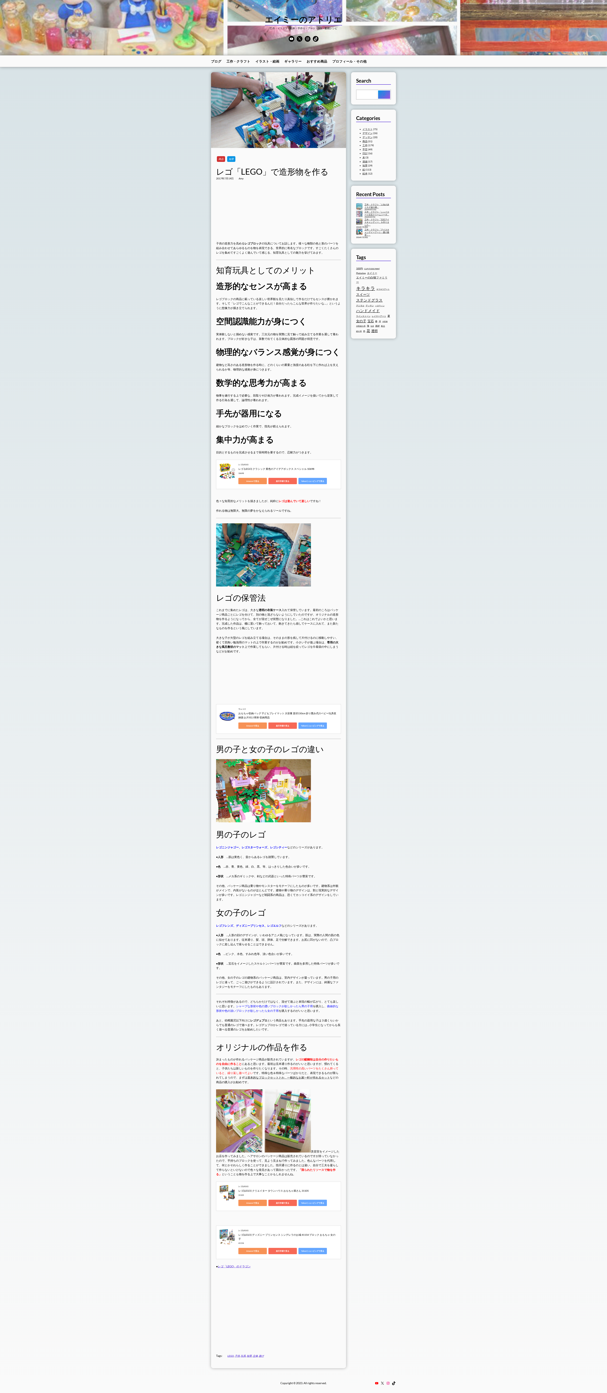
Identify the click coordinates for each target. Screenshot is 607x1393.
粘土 (383, 326)
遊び (261, 1355)
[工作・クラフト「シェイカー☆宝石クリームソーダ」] (359, 214)
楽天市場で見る (282, 481)
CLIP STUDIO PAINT (372, 269)
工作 (365, 145)
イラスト (367, 129)
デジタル (360, 305)
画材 (377, 326)
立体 (255, 1355)
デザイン (367, 133)
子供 (237, 1355)
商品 (221, 158)
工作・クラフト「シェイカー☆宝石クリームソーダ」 (377, 213)
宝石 (371, 321)
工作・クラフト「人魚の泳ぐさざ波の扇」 (377, 205)
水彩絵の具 (361, 326)
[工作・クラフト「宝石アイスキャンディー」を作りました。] (359, 221)
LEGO (230, 1355)
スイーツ (363, 294)
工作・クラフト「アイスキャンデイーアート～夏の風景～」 (377, 232)
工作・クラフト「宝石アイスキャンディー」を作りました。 (377, 222)
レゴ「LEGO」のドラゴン (234, 1266)
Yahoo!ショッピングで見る (312, 481)
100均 (359, 268)
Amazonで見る (252, 481)
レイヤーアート (379, 316)
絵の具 (359, 331)
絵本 (365, 173)
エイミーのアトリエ (303, 19)
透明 (374, 331)
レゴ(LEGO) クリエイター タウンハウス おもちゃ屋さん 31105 (273, 1190)
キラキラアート (383, 289)
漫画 (365, 161)
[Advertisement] (278, 214)
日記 (365, 153)
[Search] (384, 94)
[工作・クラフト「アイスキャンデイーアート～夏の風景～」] (359, 231)
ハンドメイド (368, 310)
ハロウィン (380, 306)
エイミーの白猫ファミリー (371, 280)
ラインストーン (363, 316)
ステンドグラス (369, 300)
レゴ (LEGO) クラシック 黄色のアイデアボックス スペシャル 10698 (276, 468)
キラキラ (365, 288)
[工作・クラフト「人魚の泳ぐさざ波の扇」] (359, 206)
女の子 (361, 321)
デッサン (367, 137)
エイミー (372, 273)
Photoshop (361, 273)
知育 (231, 158)
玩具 (243, 1355)
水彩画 (385, 321)
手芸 (365, 149)
